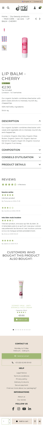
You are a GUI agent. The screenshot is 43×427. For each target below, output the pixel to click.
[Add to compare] (39, 421)
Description (10, 121)
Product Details (14, 164)
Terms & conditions (21, 376)
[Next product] (39, 18)
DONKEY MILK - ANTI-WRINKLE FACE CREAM (21, 307)
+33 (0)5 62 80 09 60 (23, 363)
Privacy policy (21, 379)
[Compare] (21, 302)
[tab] (21, 121)
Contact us (37, 1)
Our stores (21, 400)
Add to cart (23, 421)
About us (21, 397)
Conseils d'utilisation (17, 157)
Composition (11, 150)
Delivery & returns (21, 382)
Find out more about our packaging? (21, 388)
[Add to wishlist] (35, 421)
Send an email (23, 356)
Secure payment (21, 385)
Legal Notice (22, 373)
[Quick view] (25, 302)
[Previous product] (36, 18)
